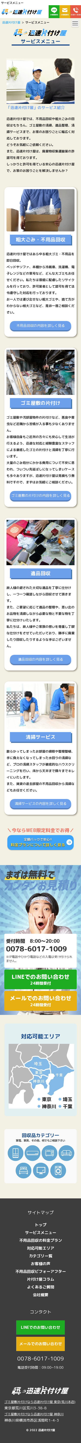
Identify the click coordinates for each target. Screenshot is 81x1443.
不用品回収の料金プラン (40, 1240)
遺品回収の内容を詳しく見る (40, 659)
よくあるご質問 (40, 1287)
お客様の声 (40, 1263)
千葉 (67, 1106)
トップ (40, 1225)
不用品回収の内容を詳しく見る (40, 325)
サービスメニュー (40, 1232)
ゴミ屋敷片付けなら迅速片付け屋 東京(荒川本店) (39, 1402)
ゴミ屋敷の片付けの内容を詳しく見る (40, 495)
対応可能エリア (40, 1036)
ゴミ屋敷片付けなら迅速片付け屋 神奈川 (34, 1414)
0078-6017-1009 (40, 1358)
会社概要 (40, 1294)
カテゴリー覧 (40, 1256)
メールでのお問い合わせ (40, 1000)
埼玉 (67, 1099)
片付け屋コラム (40, 1279)
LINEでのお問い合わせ (41, 979)
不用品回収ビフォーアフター (40, 1271)
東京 (46, 1099)
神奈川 (49, 1106)
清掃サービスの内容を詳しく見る (41, 803)
